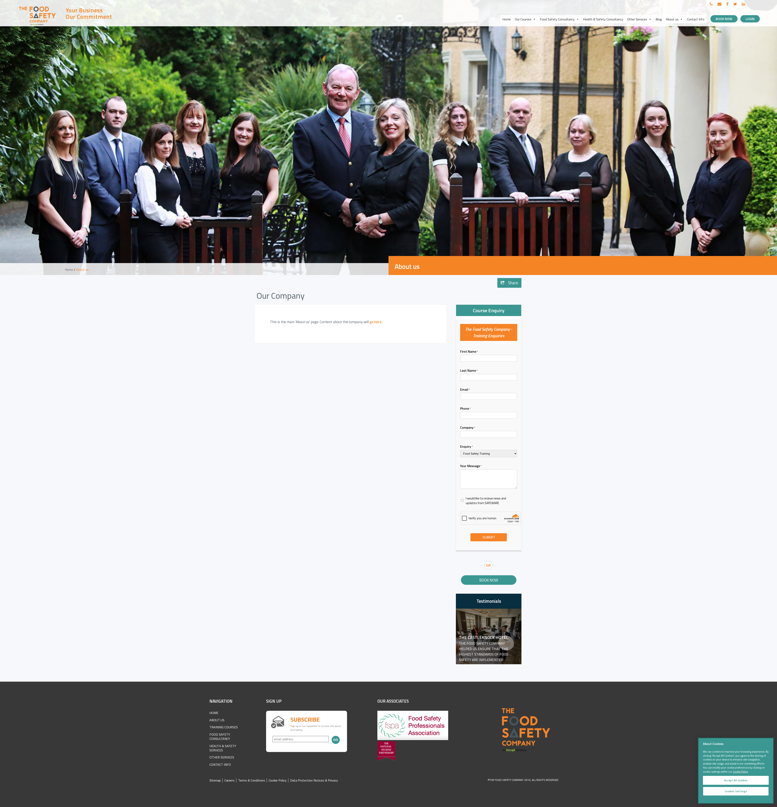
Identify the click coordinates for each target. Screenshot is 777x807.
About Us (216, 720)
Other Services (637, 19)
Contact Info (695, 19)
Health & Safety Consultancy (603, 19)
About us (672, 19)
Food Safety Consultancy (557, 19)
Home (506, 19)
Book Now (724, 18)
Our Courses (523, 19)
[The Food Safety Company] (37, 25)
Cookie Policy (278, 780)
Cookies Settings (736, 791)
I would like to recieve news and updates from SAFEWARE (486, 500)
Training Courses (223, 727)
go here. (375, 322)
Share (512, 282)
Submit (488, 537)
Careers (229, 780)
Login (750, 18)
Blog (659, 19)
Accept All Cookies (736, 780)
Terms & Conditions (251, 780)
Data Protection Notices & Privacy (314, 780)
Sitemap (215, 780)
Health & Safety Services (222, 748)
